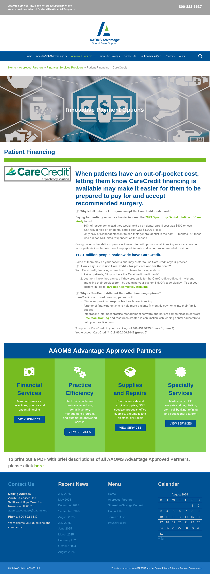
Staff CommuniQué (150, 56)
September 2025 (69, 511)
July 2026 (64, 493)
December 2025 (68, 505)
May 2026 (64, 499)
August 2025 (66, 517)
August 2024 (66, 551)
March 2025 (66, 534)
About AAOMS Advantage (50, 56)
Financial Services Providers (65, 67)
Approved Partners (81, 56)
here (39, 465)
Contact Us (130, 56)
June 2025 (65, 528)
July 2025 (64, 522)
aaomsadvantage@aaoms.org (28, 510)
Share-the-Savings (109, 56)
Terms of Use (116, 517)
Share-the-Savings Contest (125, 505)
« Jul (161, 538)
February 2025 (68, 540)
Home (28, 56)
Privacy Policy (117, 522)
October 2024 (67, 546)
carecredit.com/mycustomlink (127, 286)
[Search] (199, 56)
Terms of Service (188, 568)
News (181, 56)
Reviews (170, 56)
